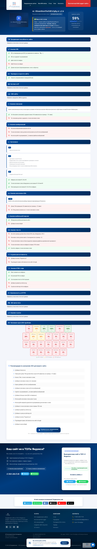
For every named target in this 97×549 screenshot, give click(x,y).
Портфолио (56, 519)
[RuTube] (17, 527)
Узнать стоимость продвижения (36, 468)
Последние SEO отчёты (59, 522)
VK (46, 503)
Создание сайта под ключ (41, 525)
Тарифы (55, 525)
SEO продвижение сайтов (41, 517)
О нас (50, 3)
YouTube (63, 503)
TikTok (71, 503)
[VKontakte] (10, 527)
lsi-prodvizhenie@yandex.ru (81, 519)
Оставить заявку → (76, 474)
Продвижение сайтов (30, 3)
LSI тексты (36, 527)
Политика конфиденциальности (73, 545)
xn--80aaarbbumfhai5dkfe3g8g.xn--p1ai (48, 11)
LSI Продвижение (13, 545)
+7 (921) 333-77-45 (12, 474)
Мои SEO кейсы (42, 3)
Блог (55, 3)
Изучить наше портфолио (16, 468)
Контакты (61, 3)
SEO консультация (39, 522)
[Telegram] (6, 527)
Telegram (26, 473)
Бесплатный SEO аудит (40, 519)
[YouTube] (14, 527)
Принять (64, 543)
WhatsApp (35, 473)
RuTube (54, 503)
